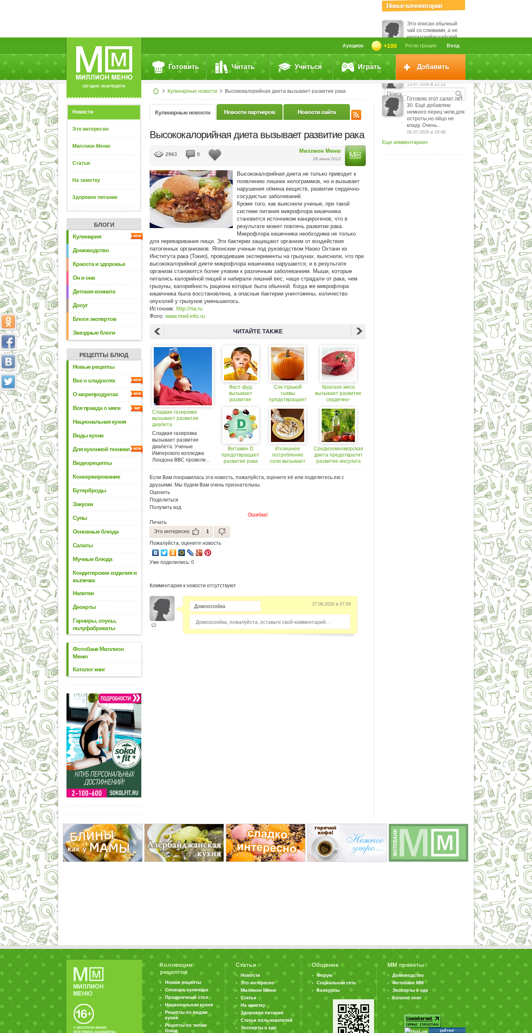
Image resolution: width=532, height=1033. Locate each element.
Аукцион (352, 46)
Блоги (104, 224)
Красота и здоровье (99, 264)
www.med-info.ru (185, 316)
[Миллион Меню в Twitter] (8, 381)
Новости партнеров (249, 112)
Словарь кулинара (186, 989)
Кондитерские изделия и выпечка (105, 576)
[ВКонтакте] (155, 552)
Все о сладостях (94, 380)
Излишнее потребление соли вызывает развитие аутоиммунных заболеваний (287, 455)
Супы (80, 517)
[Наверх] (8, 418)
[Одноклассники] (173, 552)
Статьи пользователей (267, 1020)
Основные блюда (95, 531)
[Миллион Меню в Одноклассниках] (8, 321)
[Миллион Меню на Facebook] (8, 341)
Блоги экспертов (94, 318)
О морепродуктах (95, 394)
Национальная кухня (99, 421)
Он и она (84, 277)
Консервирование (96, 476)
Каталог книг (89, 669)
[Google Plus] (199, 552)
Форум (324, 975)
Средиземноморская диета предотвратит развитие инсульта (338, 455)
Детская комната (94, 291)
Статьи (81, 163)
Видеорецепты (92, 462)
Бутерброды (89, 490)
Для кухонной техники (101, 449)
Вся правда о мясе (97, 408)
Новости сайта (317, 112)
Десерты (84, 606)
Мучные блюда (92, 559)
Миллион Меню (91, 146)
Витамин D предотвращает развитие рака (240, 455)
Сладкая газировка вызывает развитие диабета (175, 418)
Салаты (83, 545)
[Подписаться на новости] (356, 114)
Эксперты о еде (258, 1027)
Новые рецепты (93, 366)
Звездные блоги (94, 332)
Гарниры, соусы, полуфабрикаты (94, 624)
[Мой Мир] (181, 552)
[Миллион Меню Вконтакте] (8, 361)
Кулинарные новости (192, 91)
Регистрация (420, 46)
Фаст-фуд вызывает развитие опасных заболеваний (240, 393)
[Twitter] (164, 552)
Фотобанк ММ (408, 982)
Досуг (80, 305)
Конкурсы (328, 990)
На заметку (86, 180)
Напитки (83, 593)
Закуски (83, 504)
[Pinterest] (208, 552)
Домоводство (91, 250)
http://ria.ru (189, 308)
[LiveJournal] (190, 552)
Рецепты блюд (103, 355)
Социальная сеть (336, 982)
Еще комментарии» (405, 142)
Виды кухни (88, 435)
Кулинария (87, 236)
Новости (82, 112)
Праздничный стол (186, 997)
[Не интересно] (222, 531)
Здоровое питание (95, 197)
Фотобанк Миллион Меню (98, 653)
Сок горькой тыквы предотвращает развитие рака (288, 393)
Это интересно (90, 129)
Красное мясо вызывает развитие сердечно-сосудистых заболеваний (338, 393)
